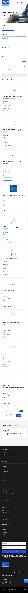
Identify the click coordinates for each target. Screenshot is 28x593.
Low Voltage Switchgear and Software (9, 456)
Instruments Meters (5, 459)
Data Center (4, 486)
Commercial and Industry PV (7, 493)
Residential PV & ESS (6, 489)
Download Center (5, 532)
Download (6, 113)
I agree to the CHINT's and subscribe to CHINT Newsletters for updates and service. (15, 556)
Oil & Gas (4, 498)
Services (4, 529)
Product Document (8, 28)
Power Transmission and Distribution (9, 454)
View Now (9, 436)
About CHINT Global (6, 510)
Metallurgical (4, 495)
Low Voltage (4, 452)
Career (3, 517)
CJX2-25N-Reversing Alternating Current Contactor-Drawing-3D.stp (13, 386)
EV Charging (4, 461)
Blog (8, 430)
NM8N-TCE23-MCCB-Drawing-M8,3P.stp (12, 162)
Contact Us (4, 534)
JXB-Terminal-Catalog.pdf (10, 258)
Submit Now (14, 551)
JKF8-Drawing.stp (8, 290)
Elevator (3, 484)
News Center (4, 512)
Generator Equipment (6, 475)
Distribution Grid (5, 471)
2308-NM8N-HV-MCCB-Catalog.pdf (14, 195)
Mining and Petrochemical (7, 502)
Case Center (5, 524)
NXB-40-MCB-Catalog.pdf (11, 354)
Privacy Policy (17, 555)
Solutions (19, 29)
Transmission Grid (5, 469)
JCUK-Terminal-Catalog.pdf (11, 227)
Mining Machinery (5, 480)
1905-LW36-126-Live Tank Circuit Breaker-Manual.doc (13, 97)
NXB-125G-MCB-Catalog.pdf (11, 322)
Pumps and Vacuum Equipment (8, 477)
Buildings (3, 473)
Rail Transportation (5, 500)
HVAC (3, 482)
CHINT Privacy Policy (6, 519)
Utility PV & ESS (5, 491)
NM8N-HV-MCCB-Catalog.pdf (12, 130)
